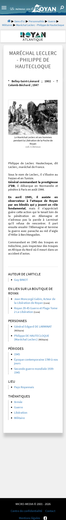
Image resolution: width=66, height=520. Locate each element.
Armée (18, 402)
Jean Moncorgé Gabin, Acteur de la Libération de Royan (34, 300)
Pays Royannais (24, 387)
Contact (50, 511)
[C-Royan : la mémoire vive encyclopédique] (33, 12)
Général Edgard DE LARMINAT (33, 326)
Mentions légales (29, 518)
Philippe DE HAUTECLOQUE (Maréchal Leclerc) (31, 337)
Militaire (19, 418)
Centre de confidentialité (26, 511)
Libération (20, 412)
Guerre (18, 407)
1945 (17, 354)
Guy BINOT (21, 280)
